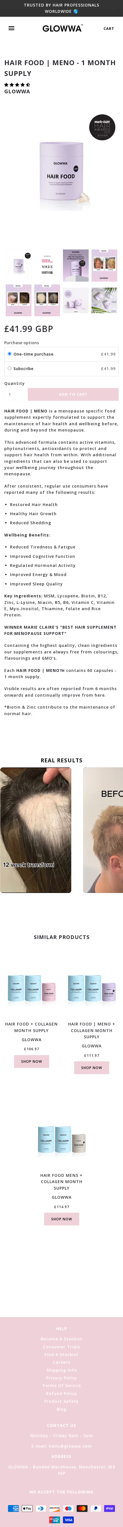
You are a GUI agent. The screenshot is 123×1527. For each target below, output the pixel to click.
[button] (18, 84)
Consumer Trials (61, 1346)
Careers (61, 1362)
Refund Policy (61, 1393)
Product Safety (61, 1401)
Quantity (12, 383)
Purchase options (21, 342)
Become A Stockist (61, 1339)
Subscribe (24, 368)
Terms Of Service (61, 1385)
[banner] (62, 28)
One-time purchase (33, 354)
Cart (109, 28)
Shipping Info (61, 1370)
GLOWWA (17, 91)
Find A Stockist (61, 1354)
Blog (62, 1409)
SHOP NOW (31, 1061)
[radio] (9, 354)
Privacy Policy (61, 1378)
